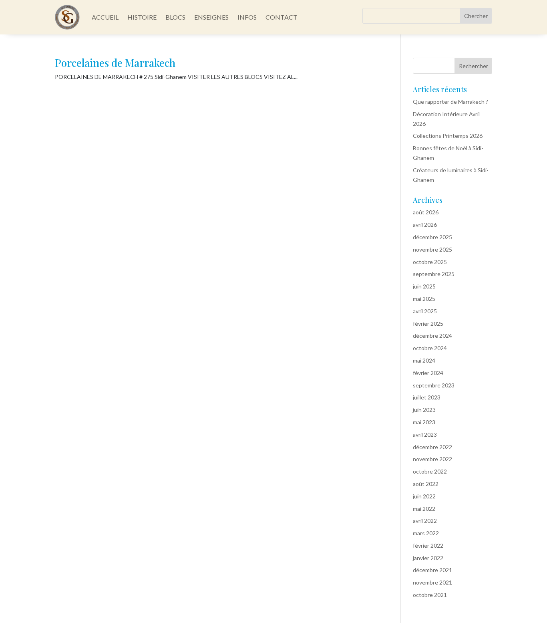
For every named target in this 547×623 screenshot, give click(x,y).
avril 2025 (425, 311)
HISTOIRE (142, 17)
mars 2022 (426, 533)
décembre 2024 (432, 335)
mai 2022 (424, 508)
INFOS (247, 17)
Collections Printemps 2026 (448, 135)
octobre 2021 (430, 594)
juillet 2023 (426, 397)
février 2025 (428, 323)
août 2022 (425, 483)
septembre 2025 (433, 273)
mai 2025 (424, 298)
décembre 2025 (432, 237)
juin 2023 (424, 409)
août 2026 (425, 212)
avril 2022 (425, 520)
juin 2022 (424, 496)
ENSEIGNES (211, 17)
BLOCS (175, 17)
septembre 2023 (433, 385)
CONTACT (281, 17)
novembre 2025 (432, 249)
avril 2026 (425, 224)
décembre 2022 (432, 447)
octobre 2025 (430, 261)
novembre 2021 (432, 582)
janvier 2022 (428, 557)
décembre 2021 (432, 570)
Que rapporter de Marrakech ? (450, 101)
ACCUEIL (105, 17)
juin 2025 (424, 286)
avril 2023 (425, 434)
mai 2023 (424, 422)
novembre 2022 (432, 459)
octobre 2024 (430, 348)
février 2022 (428, 545)
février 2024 (428, 372)
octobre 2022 (430, 471)
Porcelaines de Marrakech (115, 63)
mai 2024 (424, 360)
